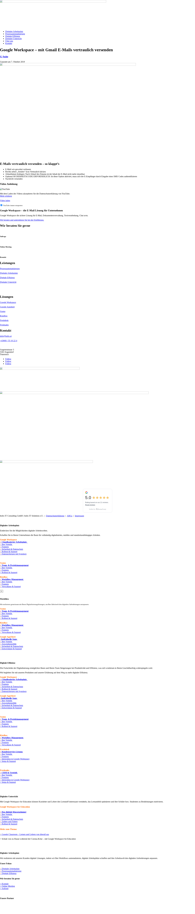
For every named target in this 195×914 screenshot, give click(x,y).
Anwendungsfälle (8, 644)
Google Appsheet (7, 307)
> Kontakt (4, 884)
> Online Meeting (7, 886)
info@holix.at (6, 336)
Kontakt (8, 43)
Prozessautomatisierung (15, 34)
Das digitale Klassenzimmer (13, 812)
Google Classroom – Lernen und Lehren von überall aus (25, 834)
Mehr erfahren (6, 196)
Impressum (79, 516)
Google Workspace (8, 302)
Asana (2, 311)
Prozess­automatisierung (10, 871)
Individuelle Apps (9, 639)
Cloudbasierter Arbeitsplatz (14, 542)
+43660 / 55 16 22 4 (8, 340)
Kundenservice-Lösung (12, 752)
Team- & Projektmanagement (15, 565)
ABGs (69, 516)
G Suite (4, 56)
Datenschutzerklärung (55, 516)
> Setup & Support (8, 761)
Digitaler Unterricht (13, 38)
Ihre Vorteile (7, 544)
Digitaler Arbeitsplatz (14, 31)
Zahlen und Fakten (9, 821)
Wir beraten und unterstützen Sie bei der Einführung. (22, 220)
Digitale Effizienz (12, 36)
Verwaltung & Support (10, 586)
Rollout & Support (8, 551)
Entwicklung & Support (11, 649)
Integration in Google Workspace (14, 759)
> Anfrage (4, 888)
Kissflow (4, 316)
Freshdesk (4, 320)
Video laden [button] (5, 200)
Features (4, 547)
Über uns (9, 41)
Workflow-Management (13, 579)
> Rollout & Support (8, 572)
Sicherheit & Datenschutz (11, 549)
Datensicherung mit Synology (14, 554)
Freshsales (4, 325)
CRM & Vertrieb (10, 773)
